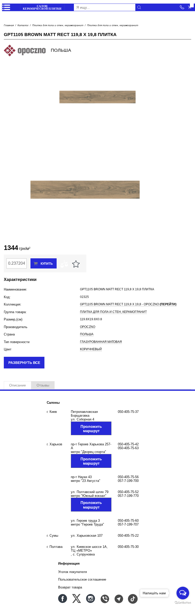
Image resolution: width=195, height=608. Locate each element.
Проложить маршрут (91, 428)
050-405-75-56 (128, 477)
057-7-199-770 (128, 496)
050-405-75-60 (128, 520)
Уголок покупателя (72, 572)
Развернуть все (24, 363)
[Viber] (104, 598)
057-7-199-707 (128, 524)
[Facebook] (62, 598)
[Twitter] (76, 598)
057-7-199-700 (128, 481)
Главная (9, 25)
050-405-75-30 (128, 547)
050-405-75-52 (128, 492)
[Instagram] (90, 598)
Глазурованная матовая (101, 342)
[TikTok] (132, 598)
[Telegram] (118, 598)
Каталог (23, 25)
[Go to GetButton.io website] (183, 602)
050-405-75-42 (128, 444)
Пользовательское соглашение (82, 579)
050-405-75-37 (128, 412)
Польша (86, 334)
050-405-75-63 (128, 448)
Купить (47, 263)
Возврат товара (70, 587)
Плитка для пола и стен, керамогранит (57, 25)
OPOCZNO (87, 327)
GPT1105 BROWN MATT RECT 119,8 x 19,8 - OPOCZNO (128, 304)
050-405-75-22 (128, 535)
